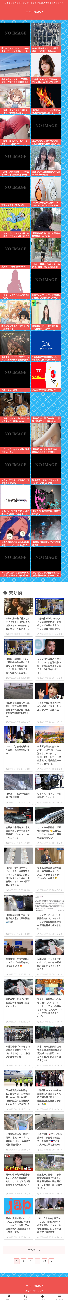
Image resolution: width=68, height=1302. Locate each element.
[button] (60, 771)
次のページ (34, 1250)
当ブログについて (34, 1291)
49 (44, 1261)
